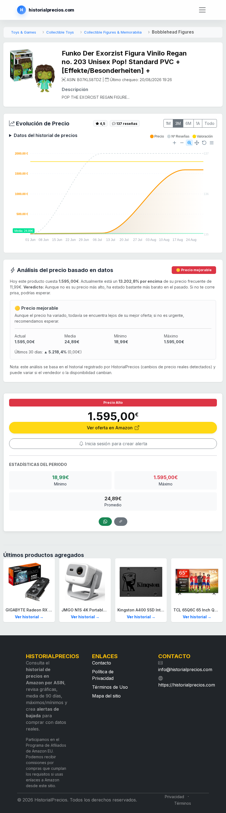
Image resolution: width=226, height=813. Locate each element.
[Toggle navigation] (202, 10)
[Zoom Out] (181, 142)
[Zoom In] (174, 142)
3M (178, 123)
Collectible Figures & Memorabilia (113, 32)
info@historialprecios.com (185, 669)
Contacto (101, 663)
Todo (209, 123)
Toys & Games (23, 32)
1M (168, 123)
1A (198, 123)
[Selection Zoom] (189, 142)
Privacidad (174, 796)
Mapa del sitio (106, 696)
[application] (113, 191)
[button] (157, 136)
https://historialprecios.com (186, 685)
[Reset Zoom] (204, 142)
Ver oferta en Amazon (110, 427)
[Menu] (211, 142)
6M (188, 123)
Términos (182, 803)
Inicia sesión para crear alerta (115, 443)
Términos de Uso (110, 687)
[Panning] (196, 142)
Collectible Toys (60, 32)
